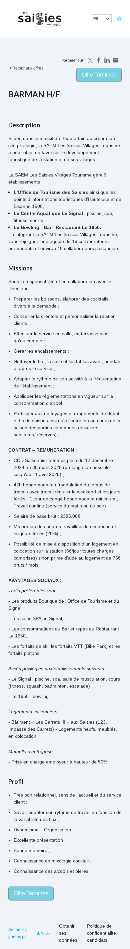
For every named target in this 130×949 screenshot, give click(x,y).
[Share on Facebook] (98, 60)
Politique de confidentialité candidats (101, 933)
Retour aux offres (27, 68)
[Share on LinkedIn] (107, 60)
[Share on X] (89, 60)
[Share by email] (115, 60)
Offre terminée (99, 75)
